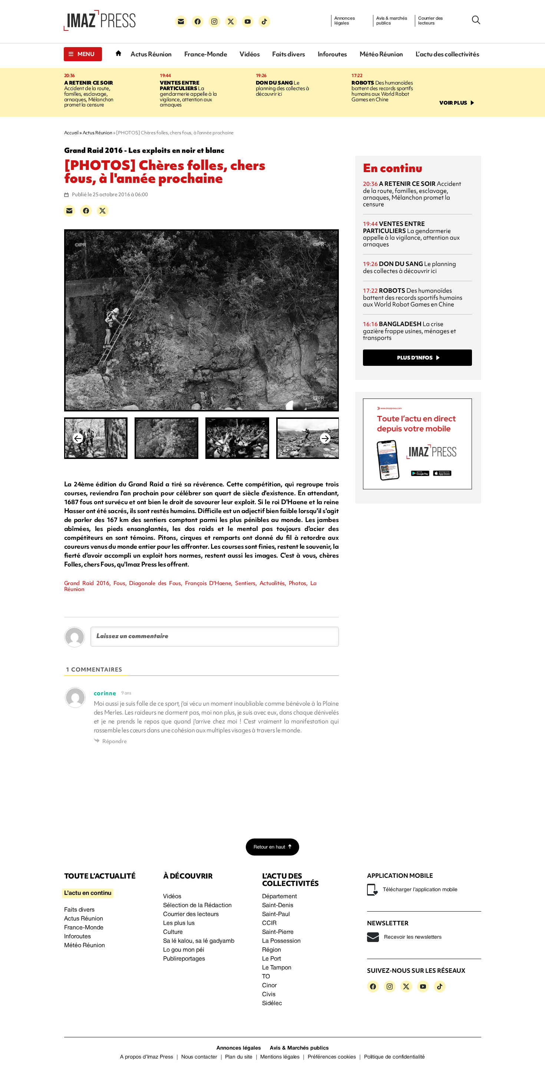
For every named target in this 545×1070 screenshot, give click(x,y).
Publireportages (184, 959)
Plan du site (238, 1057)
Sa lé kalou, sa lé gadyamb (198, 941)
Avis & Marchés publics (299, 1048)
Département (279, 896)
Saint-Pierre (278, 932)
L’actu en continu (87, 893)
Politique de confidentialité (394, 1057)
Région (271, 950)
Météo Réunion (381, 54)
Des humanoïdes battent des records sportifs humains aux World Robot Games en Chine (382, 91)
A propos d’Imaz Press (146, 1057)
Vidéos (250, 54)
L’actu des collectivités (447, 54)
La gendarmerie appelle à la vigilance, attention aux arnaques (188, 93)
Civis (268, 994)
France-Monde (205, 54)
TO (266, 976)
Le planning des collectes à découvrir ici (282, 88)
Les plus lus (179, 923)
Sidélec (272, 1003)
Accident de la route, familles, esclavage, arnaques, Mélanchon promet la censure (89, 93)
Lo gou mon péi (183, 950)
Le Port (271, 959)
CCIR (269, 923)
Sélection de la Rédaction (197, 905)
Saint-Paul (276, 914)
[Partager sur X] (103, 211)
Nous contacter (199, 1057)
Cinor (269, 985)
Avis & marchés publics (391, 20)
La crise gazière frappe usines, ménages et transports (409, 331)
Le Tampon (276, 968)
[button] (83, 54)
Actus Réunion (151, 54)
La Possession (281, 941)
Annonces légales (344, 20)
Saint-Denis (277, 905)
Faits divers (288, 54)
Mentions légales (280, 1057)
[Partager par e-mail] (69, 211)
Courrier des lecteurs (430, 20)
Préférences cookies (332, 1057)
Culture (173, 932)
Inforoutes (332, 54)
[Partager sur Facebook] (86, 211)
